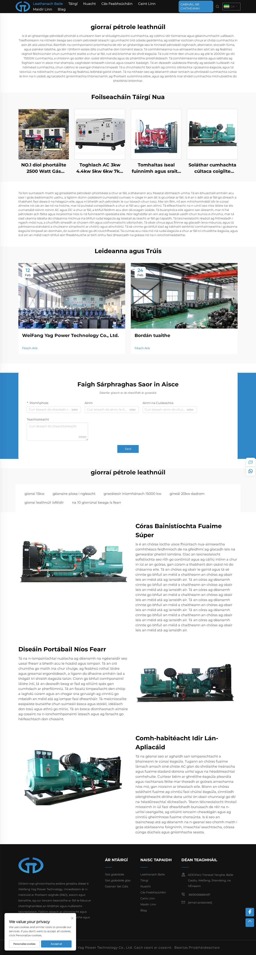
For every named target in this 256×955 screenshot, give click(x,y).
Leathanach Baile (48, 4)
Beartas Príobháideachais (197, 947)
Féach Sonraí (43, 134)
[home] (23, 6)
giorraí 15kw (34, 494)
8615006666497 (199, 894)
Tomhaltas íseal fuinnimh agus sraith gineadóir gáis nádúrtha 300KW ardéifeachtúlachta (156, 168)
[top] (250, 922)
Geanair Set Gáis (116, 886)
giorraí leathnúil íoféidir (44, 502)
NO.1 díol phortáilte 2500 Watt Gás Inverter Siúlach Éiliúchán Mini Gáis (43, 168)
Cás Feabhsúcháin (116, 4)
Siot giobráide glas (117, 880)
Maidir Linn (42, 9)
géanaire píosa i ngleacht (74, 494)
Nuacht (89, 4)
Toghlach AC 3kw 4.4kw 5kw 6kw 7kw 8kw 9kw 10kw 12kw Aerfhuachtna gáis (100, 168)
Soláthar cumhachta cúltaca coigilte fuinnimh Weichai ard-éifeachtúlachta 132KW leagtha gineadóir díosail (212, 168)
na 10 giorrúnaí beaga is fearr (96, 502)
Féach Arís (29, 348)
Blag (62, 9)
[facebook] (250, 912)
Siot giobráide (114, 874)
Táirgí (73, 4)
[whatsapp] (250, 471)
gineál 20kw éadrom (187, 494)
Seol (128, 449)
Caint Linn (147, 4)
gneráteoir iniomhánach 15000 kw (132, 494)
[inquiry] (250, 462)
